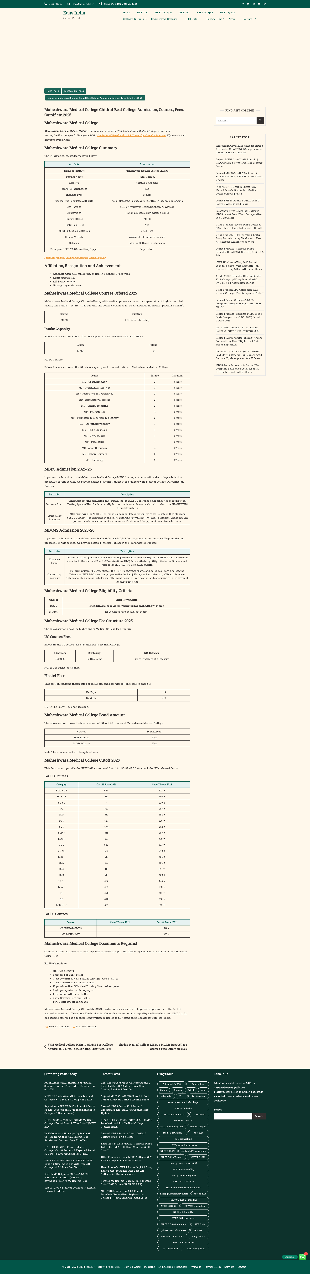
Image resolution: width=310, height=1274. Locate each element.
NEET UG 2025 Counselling (183, 1199)
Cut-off (191, 1090)
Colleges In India (133, 18)
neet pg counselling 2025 (183, 1175)
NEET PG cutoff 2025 (183, 1181)
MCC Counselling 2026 (171, 1126)
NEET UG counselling (195, 1205)
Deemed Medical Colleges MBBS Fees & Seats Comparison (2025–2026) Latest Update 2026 (239, 317)
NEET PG (184, 12)
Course (163, 1090)
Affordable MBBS (172, 1084)
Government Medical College (183, 1102)
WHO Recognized (196, 1248)
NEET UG (142, 12)
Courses (247, 18)
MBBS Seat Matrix (183, 1120)
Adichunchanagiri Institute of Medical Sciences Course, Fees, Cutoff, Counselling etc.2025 (70, 1086)
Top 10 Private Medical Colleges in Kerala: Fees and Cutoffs (70, 1189)
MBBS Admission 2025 (173, 1114)
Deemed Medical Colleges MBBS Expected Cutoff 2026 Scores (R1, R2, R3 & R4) (240, 252)
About (137, 1266)
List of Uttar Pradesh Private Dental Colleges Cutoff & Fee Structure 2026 (237, 329)
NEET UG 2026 (168, 1205)
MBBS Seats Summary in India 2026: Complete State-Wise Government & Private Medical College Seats (237, 369)
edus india (166, 1096)
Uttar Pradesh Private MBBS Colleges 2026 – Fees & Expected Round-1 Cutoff (239, 226)
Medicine (149, 1266)
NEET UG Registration (183, 1218)
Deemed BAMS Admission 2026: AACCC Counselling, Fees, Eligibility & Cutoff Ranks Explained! (239, 341)
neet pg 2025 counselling (193, 1150)
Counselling (214, 18)
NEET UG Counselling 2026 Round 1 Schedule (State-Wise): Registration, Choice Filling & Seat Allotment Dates (239, 266)
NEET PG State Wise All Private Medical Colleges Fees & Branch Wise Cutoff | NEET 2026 (70, 1123)
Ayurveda (196, 1266)
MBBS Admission (183, 1108)
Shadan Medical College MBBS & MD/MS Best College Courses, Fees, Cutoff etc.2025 (153, 1046)
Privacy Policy (213, 1266)
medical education (172, 1132)
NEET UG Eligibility (183, 1211)
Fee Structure (199, 1096)
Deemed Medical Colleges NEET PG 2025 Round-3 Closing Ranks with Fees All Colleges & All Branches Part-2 (68, 1164)
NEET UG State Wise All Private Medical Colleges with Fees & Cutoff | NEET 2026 (68, 1097)
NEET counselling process (183, 1145)
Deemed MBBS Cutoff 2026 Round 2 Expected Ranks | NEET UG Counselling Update (239, 176)
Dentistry (181, 1266)
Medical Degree (198, 1126)
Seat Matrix (200, 1230)
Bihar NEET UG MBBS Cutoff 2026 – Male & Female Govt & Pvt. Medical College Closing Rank (237, 190)
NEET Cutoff (192, 18)
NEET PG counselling (183, 1169)
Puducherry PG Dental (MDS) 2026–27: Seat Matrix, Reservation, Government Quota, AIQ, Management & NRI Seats (239, 355)
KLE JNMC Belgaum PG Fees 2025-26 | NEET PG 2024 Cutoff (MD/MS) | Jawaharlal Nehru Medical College (66, 1177)
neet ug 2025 (200, 1193)
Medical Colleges (74, 90)
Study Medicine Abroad (183, 1242)
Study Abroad (198, 1236)
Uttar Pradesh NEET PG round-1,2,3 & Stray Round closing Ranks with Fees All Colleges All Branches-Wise (238, 238)
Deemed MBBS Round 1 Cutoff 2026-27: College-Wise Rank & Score (238, 202)
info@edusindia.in (82, 3)
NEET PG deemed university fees (183, 1187)
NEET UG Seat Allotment (173, 1224)
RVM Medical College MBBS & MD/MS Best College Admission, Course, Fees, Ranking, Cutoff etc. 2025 (80, 1046)
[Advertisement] (155, 47)
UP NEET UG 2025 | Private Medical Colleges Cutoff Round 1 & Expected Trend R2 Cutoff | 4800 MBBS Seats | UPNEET (69, 1150)
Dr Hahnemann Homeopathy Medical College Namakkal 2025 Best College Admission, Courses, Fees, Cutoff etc (67, 1137)
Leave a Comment (60, 1027)
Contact (242, 1266)
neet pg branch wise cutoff (183, 1163)
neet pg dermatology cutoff (174, 1193)
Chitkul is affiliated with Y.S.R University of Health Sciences (131, 135)
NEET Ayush (227, 12)
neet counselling (183, 1138)
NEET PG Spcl (204, 12)
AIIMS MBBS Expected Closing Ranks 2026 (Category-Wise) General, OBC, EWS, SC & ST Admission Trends (238, 279)
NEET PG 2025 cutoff (171, 1157)
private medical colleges (173, 1230)
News (232, 18)
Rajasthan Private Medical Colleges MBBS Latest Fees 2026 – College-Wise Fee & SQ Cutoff (239, 214)
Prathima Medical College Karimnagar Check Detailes (74, 257)
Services (229, 1266)
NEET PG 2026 (198, 1157)
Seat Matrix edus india (172, 1236)
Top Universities (169, 1248)
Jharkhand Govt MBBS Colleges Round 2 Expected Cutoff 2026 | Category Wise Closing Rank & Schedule (239, 149)
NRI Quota (200, 1224)
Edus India (74, 12)
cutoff (204, 1090)
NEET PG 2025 (167, 1150)
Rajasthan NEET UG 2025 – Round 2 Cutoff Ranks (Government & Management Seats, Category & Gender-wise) (69, 1110)
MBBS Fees (199, 1114)
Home (126, 12)
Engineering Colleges (164, 18)
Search (218, 1109)
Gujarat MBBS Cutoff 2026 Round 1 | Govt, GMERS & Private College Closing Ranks (239, 163)
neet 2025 (198, 1132)
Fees (181, 1096)
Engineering (165, 1266)
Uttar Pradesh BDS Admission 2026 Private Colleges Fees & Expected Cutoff (240, 291)
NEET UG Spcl (163, 12)
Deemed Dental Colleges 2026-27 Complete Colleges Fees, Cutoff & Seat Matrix (238, 303)
